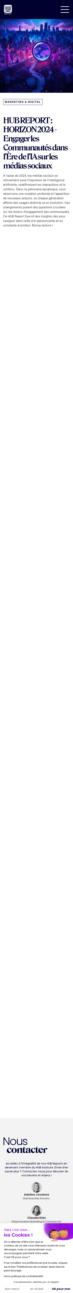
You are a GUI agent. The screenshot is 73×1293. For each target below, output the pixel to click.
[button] (65, 9)
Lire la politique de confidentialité (23, 1276)
